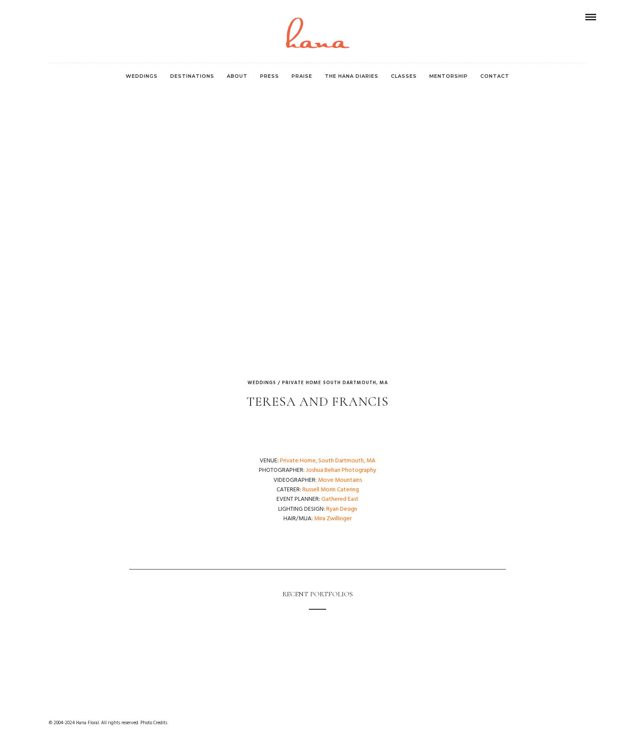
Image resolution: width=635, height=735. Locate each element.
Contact (494, 76)
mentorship (448, 76)
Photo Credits (153, 723)
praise (302, 76)
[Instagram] (65, 17)
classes (404, 76)
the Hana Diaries (351, 76)
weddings (142, 76)
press (269, 76)
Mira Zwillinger (333, 519)
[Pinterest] (54, 17)
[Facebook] (42, 17)
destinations (192, 76)
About (237, 76)
